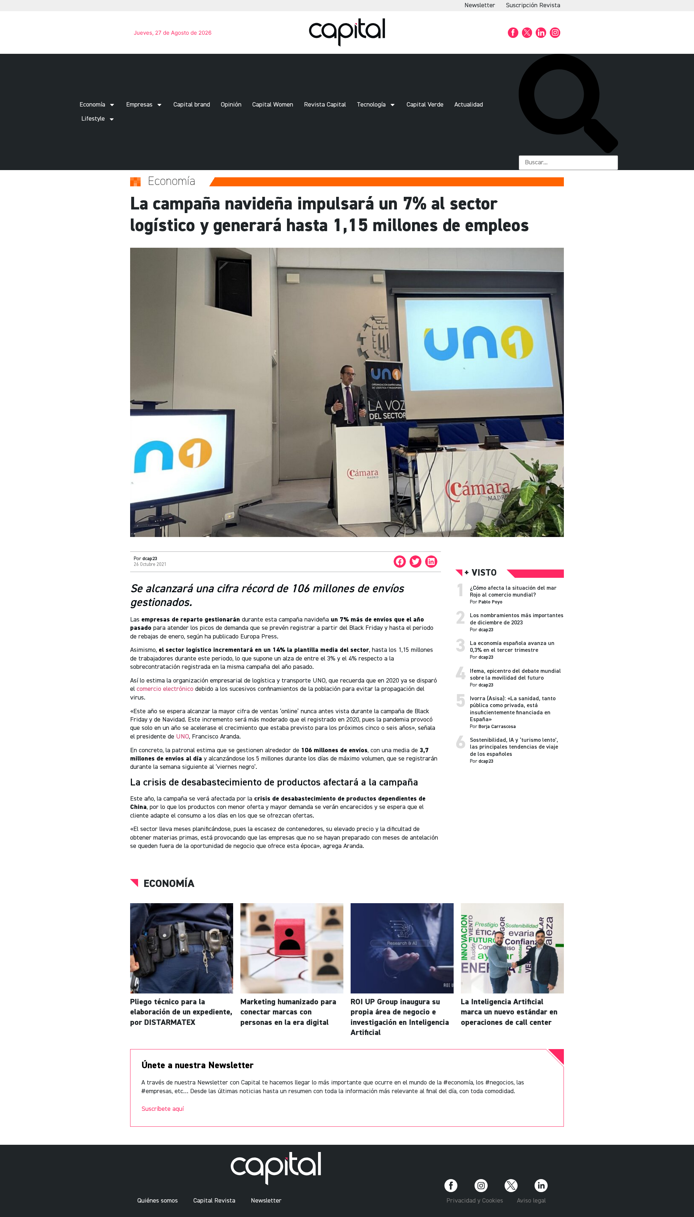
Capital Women (272, 104)
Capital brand (192, 104)
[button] (568, 104)
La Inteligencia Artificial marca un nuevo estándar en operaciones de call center (509, 1012)
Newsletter (479, 5)
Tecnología (371, 104)
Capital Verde (425, 104)
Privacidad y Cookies (474, 1200)
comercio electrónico (165, 689)
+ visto (480, 573)
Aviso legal (531, 1200)
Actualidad (468, 104)
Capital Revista (214, 1200)
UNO (182, 736)
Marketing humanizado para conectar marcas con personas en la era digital (288, 1012)
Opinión (231, 104)
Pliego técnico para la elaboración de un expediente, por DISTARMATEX (181, 1012)
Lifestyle (93, 119)
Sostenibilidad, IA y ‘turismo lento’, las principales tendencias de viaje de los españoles (514, 747)
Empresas (139, 104)
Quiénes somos (157, 1200)
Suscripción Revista (533, 5)
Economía (92, 104)
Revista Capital (325, 104)
